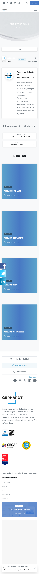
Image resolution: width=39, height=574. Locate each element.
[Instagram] (19, 3)
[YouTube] (11, 3)
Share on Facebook (13, 126)
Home (6, 27)
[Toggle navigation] (35, 9)
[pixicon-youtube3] (34, 380)
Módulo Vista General (13, 237)
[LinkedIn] (15, 3)
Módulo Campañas (12, 190)
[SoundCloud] (22, 3)
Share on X (31, 126)
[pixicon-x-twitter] (25, 380)
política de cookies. (24, 570)
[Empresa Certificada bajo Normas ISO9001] (10, 433)
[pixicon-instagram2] (20, 380)
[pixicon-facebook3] (15, 380)
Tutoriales (15, 27)
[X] (8, 3)
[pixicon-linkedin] (29, 380)
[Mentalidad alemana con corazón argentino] (28, 445)
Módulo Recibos (11, 284)
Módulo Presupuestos (14, 331)
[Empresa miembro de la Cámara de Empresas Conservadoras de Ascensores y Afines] (12, 445)
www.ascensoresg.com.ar (26, 77)
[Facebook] (4, 3)
